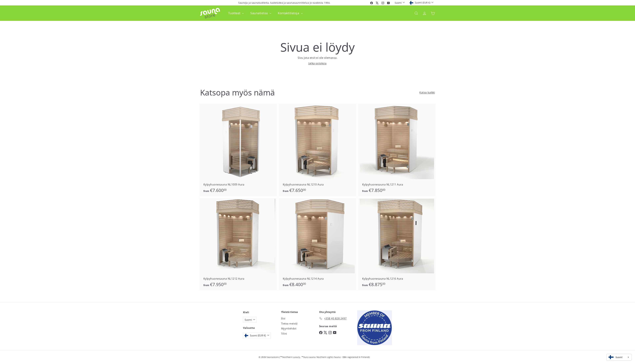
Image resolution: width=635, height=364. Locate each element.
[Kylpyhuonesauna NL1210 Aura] (317, 150)
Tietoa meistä (289, 323)
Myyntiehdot (288, 328)
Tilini (284, 333)
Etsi (283, 318)
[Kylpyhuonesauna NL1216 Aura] (397, 244)
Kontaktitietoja (289, 13)
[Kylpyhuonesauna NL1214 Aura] (317, 244)
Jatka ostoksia (317, 63)
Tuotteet (234, 13)
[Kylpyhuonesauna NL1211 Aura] (397, 150)
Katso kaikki (427, 92)
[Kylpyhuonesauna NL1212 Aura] (238, 244)
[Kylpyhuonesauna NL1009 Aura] (238, 150)
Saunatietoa (259, 13)
